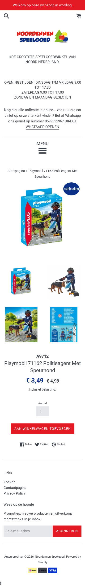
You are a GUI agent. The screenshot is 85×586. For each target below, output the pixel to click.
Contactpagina (15, 488)
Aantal (42, 403)
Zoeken (9, 482)
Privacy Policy (15, 493)
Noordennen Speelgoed (50, 556)
